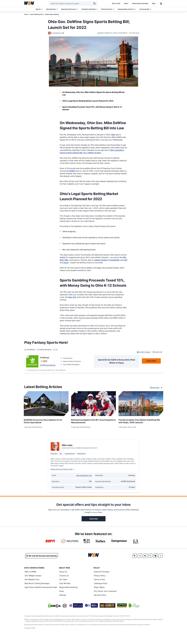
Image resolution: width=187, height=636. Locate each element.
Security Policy (100, 595)
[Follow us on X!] (140, 556)
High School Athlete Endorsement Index (41, 587)
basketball (114, 260)
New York (72, 297)
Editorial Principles (101, 572)
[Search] (94, 3)
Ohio (113, 134)
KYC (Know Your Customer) (105, 591)
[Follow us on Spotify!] (155, 556)
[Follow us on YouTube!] (145, 556)
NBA (66, 260)
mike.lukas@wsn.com (84, 475)
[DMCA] (54, 605)
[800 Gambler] (107, 605)
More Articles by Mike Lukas (62, 469)
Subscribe (93, 519)
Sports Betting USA (36, 14)
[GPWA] (122, 605)
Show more (154, 387)
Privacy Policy (100, 575)
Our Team (63, 579)
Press (61, 591)
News (126, 3)
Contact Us (64, 575)
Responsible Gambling (140, 3)
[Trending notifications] (161, 3)
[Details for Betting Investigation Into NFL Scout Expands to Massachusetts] (93, 403)
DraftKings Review (48, 365)
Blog (153, 3)
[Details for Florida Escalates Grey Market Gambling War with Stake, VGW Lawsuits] (140, 403)
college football (100, 260)
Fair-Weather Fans (32, 579)
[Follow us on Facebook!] (134, 556)
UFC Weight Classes (33, 575)
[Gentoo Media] (91, 605)
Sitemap (62, 595)
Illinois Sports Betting (52, 14)
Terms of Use (99, 579)
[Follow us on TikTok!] (160, 556)
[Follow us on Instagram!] (150, 556)
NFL (124, 257)
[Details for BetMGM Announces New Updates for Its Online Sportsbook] (46, 403)
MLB (62, 260)
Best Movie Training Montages (37, 583)
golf (125, 260)
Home (26, 14)
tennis (66, 262)
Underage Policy (100, 583)
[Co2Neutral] (134, 605)
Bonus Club (116, 3)
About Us (63, 572)
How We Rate (64, 583)
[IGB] (76, 605)
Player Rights (99, 587)
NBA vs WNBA (30, 572)
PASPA (72, 171)
